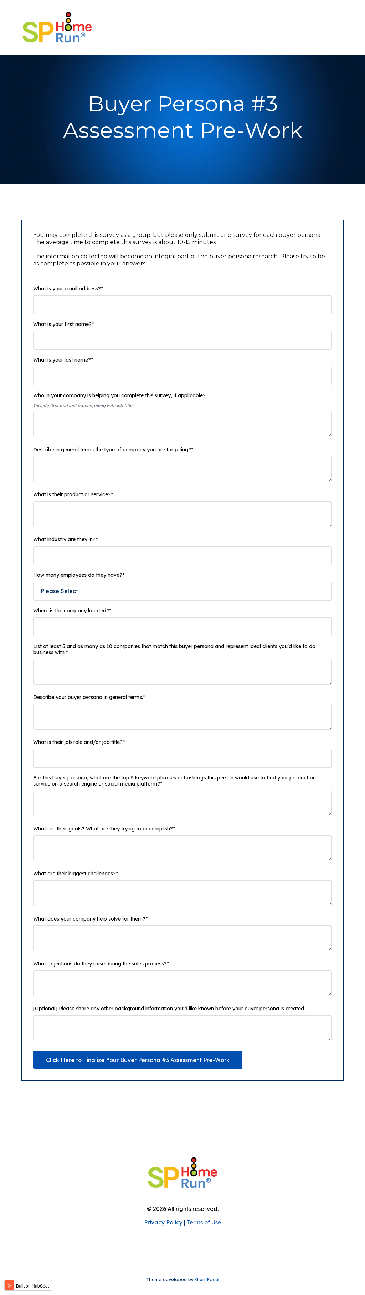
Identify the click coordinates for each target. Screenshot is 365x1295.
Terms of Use (204, 1222)
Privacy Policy (163, 1222)
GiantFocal (207, 1279)
